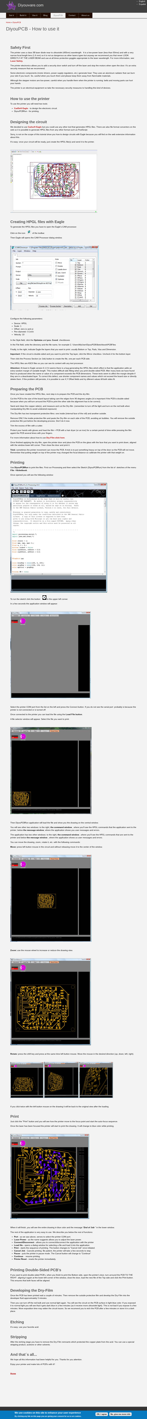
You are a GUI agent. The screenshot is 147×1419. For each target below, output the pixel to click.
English (142, 1)
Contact (72, 15)
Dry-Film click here (55, 438)
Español (142, 4)
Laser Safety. (16, 61)
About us (85, 15)
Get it (11, 15)
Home (8, 22)
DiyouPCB (58, 15)
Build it (23, 15)
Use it (34, 15)
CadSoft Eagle (21, 108)
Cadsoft (35, 127)
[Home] (25, 11)
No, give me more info (120, 1414)
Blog (45, 15)
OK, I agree (102, 1414)
